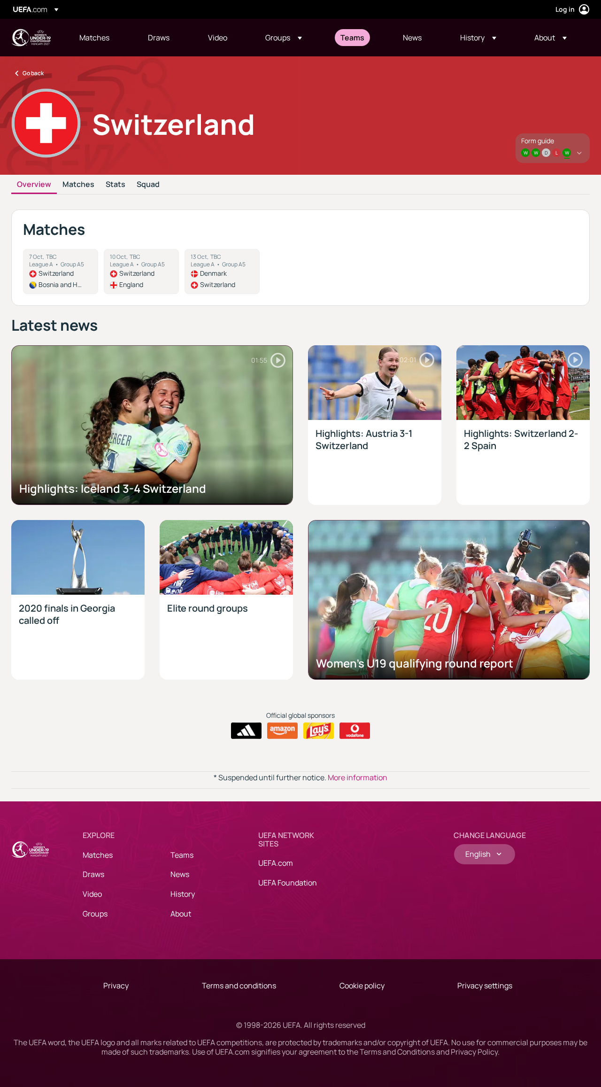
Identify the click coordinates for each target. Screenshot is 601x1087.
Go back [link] (33, 73)
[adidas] (246, 730)
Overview (34, 184)
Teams (181, 855)
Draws (93, 874)
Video (92, 894)
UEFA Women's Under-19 (31, 38)
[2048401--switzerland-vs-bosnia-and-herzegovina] (60, 271)
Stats (115, 184)
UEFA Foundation (287, 882)
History (182, 894)
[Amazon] (282, 730)
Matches (78, 184)
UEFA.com (275, 863)
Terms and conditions (239, 985)
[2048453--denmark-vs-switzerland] (222, 271)
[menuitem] (102, 38)
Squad (148, 184)
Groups (95, 913)
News (179, 874)
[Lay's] (318, 730)
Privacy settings (484, 985)
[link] (94, 38)
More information (357, 777)
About (180, 913)
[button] (283, 38)
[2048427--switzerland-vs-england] (141, 271)
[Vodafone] (354, 730)
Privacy (116, 985)
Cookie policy (362, 985)
